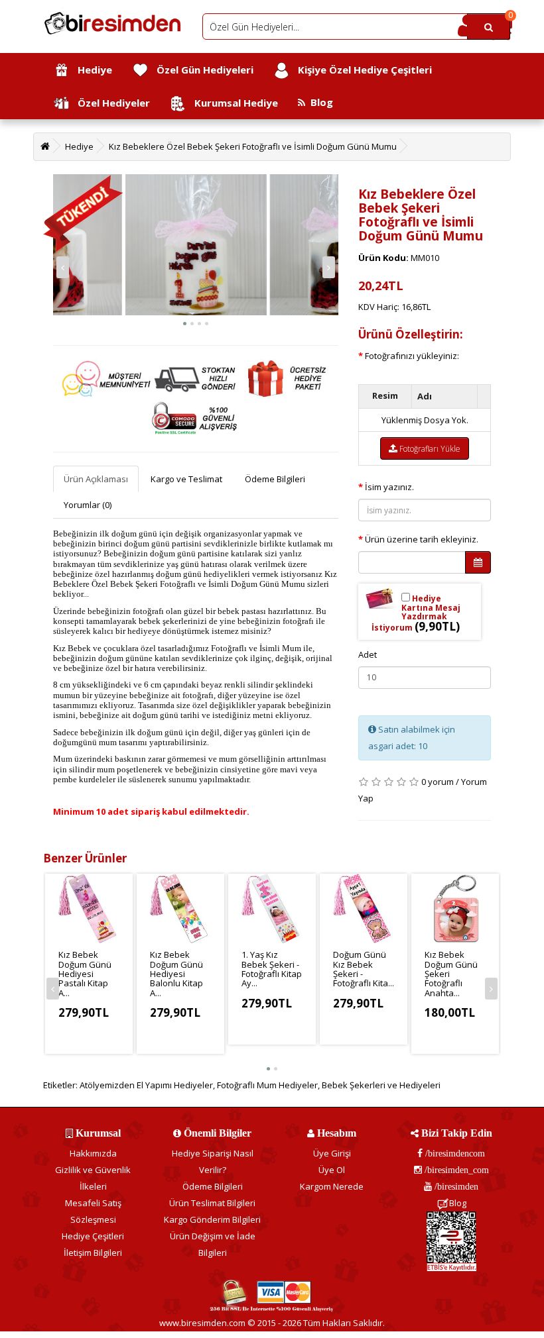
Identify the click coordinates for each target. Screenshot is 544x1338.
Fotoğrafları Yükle (428, 448)
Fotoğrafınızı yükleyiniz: (412, 356)
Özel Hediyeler (110, 102)
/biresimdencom (454, 1153)
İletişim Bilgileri (93, 1253)
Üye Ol (331, 1170)
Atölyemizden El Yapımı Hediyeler (146, 1085)
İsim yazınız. (389, 487)
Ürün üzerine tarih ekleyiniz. (421, 539)
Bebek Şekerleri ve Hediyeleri (381, 1085)
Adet (367, 654)
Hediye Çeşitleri (93, 1236)
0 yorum (437, 782)
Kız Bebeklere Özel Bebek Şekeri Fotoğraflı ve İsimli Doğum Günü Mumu (253, 146)
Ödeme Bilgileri (275, 479)
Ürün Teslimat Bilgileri (212, 1203)
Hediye (91, 69)
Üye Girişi (332, 1153)
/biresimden (455, 1186)
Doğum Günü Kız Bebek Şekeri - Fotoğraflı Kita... (363, 969)
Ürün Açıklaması (96, 479)
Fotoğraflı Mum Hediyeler (267, 1085)
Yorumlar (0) (87, 505)
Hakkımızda (93, 1153)
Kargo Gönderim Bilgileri (212, 1219)
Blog (319, 102)
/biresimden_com (455, 1169)
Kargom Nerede (332, 1186)
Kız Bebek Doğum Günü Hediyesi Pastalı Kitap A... (84, 973)
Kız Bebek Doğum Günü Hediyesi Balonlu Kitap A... (176, 973)
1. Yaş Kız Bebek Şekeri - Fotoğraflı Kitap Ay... (271, 969)
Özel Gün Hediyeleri (201, 69)
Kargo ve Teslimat (186, 479)
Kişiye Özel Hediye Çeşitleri (361, 69)
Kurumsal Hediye (232, 102)
